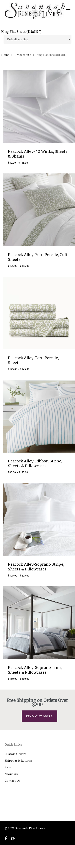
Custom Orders (15, 754)
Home (5, 55)
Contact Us (12, 781)
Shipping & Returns (18, 760)
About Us (11, 774)
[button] (68, 11)
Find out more (39, 716)
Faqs (8, 767)
